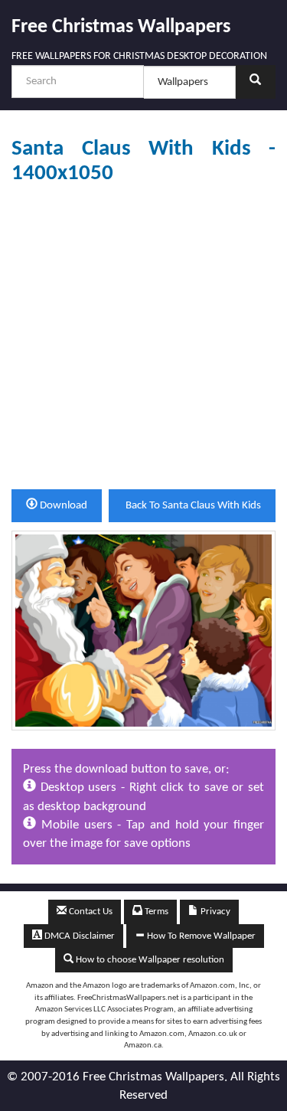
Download (62, 505)
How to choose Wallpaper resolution (148, 960)
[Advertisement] (143, 337)
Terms (155, 912)
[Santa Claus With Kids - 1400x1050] (143, 629)
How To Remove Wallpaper (200, 936)
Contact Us (90, 912)
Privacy (214, 912)
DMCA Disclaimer (78, 936)
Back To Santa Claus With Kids (192, 505)
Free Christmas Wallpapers (120, 27)
